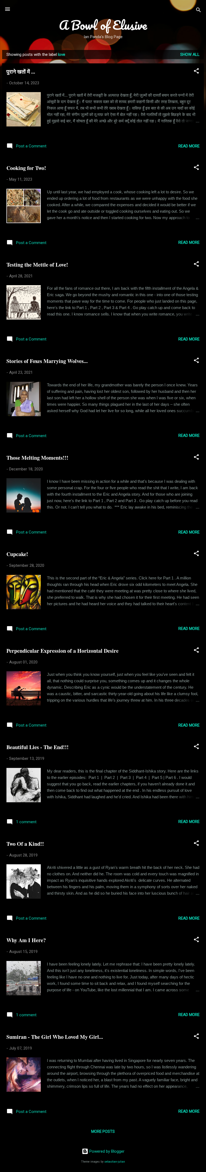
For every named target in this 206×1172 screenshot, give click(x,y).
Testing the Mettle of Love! (37, 264)
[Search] (198, 11)
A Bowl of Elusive (103, 25)
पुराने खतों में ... (20, 71)
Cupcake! (17, 554)
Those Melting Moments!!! (37, 458)
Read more (189, 146)
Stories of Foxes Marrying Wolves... (47, 361)
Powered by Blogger (106, 1151)
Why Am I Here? (26, 940)
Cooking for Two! (26, 168)
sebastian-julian (114, 1161)
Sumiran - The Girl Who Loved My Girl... (54, 1037)
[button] (196, 72)
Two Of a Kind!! (25, 844)
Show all (190, 54)
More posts (103, 1131)
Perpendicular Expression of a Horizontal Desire (62, 651)
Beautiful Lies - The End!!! (37, 747)
